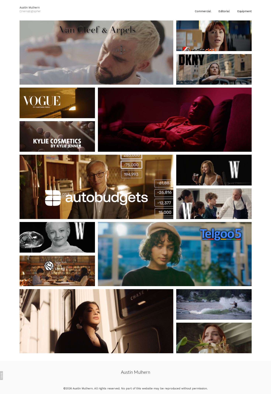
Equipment (244, 11)
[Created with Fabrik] (1, 375)
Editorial (224, 11)
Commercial (203, 11)
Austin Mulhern (135, 372)
